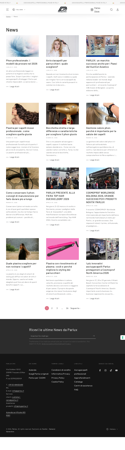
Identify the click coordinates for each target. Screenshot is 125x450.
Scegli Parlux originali (38, 374)
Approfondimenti (82, 378)
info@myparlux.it (21, 406)
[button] (111, 9)
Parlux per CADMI (37, 378)
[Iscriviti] (94, 336)
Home (8, 16)
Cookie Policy (58, 381)
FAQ (76, 389)
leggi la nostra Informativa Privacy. (56, 344)
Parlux (14, 429)
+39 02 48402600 (15, 385)
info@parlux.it (18, 391)
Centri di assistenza (83, 385)
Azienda (32, 370)
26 (67, 308)
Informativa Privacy (61, 374)
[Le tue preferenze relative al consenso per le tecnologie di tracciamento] (122, 337)
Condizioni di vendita (61, 370)
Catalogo (78, 381)
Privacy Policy (58, 378)
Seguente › (75, 308)
